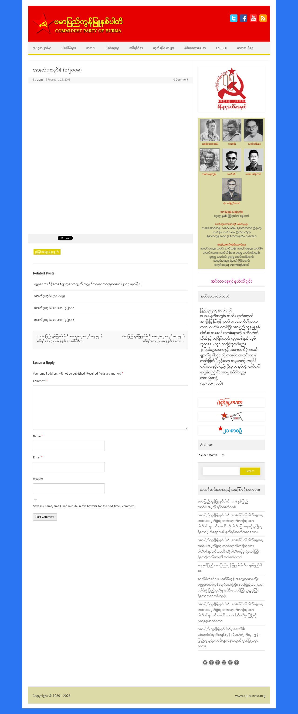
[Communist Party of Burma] (77, 33)
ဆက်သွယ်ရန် (245, 48)
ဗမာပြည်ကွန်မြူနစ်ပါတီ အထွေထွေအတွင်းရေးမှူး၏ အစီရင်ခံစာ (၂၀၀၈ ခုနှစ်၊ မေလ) (153, 339)
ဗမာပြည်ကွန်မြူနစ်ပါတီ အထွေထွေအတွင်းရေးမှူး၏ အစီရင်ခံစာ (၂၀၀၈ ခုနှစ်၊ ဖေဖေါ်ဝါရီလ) (69, 339)
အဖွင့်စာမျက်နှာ (42, 48)
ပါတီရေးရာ (112, 48)
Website (38, 478)
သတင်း (90, 48)
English (221, 48)
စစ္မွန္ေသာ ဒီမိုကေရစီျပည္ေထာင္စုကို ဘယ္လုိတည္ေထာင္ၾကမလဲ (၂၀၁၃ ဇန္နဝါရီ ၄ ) (88, 284)
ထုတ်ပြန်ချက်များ (163, 48)
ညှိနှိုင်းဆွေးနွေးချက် (47, 251)
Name (38, 436)
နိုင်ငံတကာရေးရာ (195, 48)
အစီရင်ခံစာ (136, 48)
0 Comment (180, 79)
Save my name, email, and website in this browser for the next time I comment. (84, 506)
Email (37, 457)
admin (41, 79)
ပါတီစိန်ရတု (69, 48)
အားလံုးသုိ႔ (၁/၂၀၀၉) (49, 296)
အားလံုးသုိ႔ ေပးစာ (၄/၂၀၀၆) (54, 308)
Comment (40, 381)
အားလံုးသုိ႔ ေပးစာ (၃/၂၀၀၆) (54, 320)
